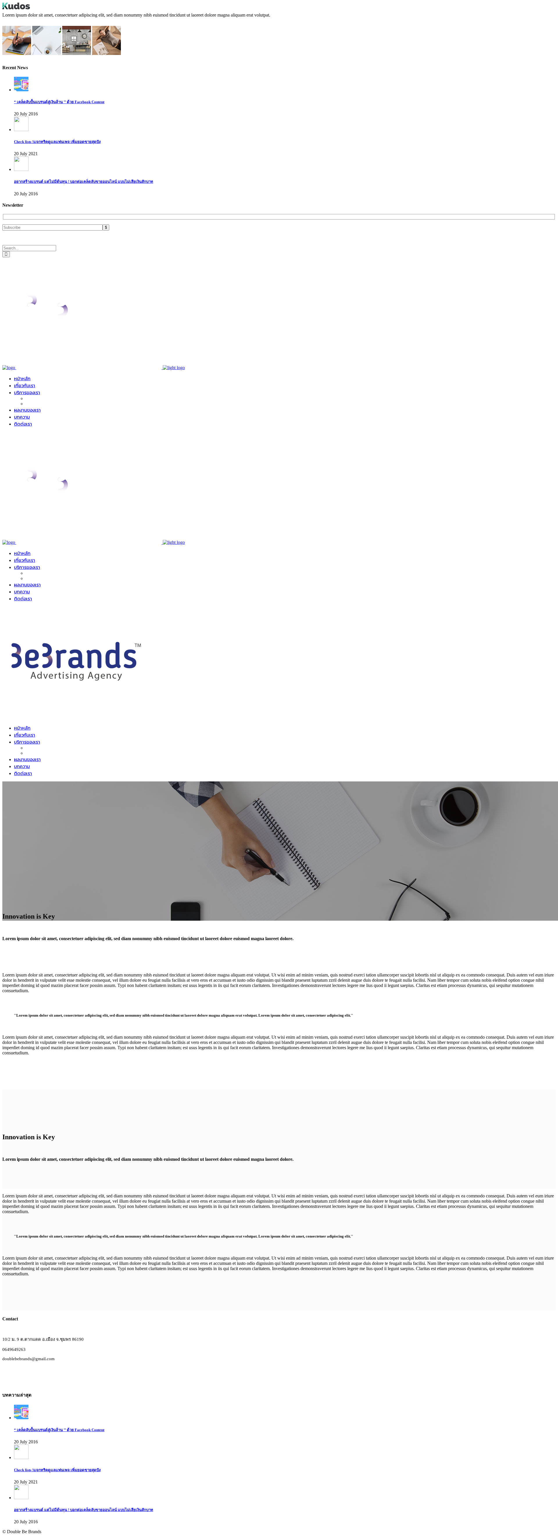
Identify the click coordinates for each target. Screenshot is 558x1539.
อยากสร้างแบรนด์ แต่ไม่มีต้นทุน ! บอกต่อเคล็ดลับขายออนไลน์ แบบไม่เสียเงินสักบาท (83, 181)
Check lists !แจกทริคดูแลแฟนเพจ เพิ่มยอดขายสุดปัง (57, 142)
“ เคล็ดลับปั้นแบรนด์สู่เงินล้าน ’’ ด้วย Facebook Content (59, 102)
